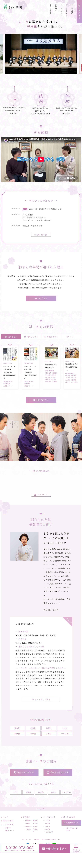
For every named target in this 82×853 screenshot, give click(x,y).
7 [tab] (50, 78)
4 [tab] (41, 78)
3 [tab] (38, 78)
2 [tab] (35, 78)
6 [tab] (47, 78)
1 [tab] (32, 78)
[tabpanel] (41, 54)
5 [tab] (44, 78)
